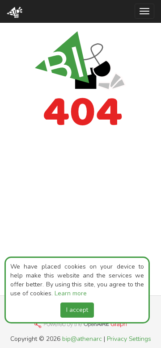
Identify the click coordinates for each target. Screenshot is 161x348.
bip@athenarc (82, 339)
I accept (77, 310)
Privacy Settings (129, 339)
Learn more (71, 293)
